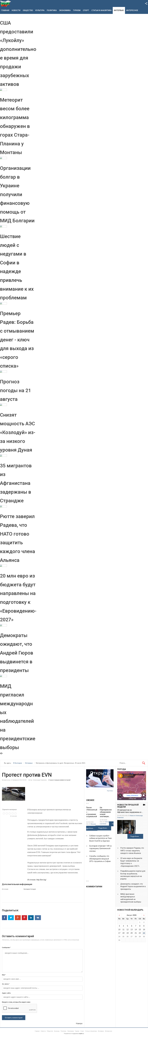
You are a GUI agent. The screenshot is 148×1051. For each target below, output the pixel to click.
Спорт (86, 10)
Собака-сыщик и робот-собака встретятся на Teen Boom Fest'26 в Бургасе (100, 838)
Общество (28, 10)
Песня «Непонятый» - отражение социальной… (91, 813)
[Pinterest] (24, 917)
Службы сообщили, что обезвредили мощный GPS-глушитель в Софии (100, 858)
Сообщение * (6, 947)
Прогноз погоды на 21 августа (15, 390)
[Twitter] (11, 917)
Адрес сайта (6, 993)
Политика (52, 10)
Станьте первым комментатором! (59, 780)
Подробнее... (89, 828)
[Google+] (18, 917)
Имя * (4, 975)
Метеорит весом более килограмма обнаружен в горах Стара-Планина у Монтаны (15, 126)
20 (132, 933)
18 (123, 933)
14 (136, 930)
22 (140, 933)
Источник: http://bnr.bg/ (36, 880)
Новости (16, 10)
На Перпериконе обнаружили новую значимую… (106, 812)
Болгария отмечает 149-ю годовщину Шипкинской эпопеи (100, 848)
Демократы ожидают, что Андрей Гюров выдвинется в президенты (16, 653)
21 (136, 933)
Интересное (132, 10)
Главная (5, 10)
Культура (39, 10)
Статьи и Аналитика (101, 10)
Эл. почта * (5, 984)
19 (127, 933)
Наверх (79, 1023)
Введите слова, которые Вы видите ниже (16, 1002)
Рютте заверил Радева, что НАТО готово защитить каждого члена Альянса (132, 850)
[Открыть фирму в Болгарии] (100, 787)
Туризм (76, 10)
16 (144, 930)
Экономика (65, 10)
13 (132, 930)
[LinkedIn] (31, 917)
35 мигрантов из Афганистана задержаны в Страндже (16, 483)
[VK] (38, 917)
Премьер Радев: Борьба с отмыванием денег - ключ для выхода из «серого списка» (17, 340)
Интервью (119, 10)
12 (127, 930)
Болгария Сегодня (30, 889)
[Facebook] (4, 917)
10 (119, 930)
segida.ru (81, 1033)
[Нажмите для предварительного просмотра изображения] (42, 794)
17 (119, 933)
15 (140, 930)
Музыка (93, 824)
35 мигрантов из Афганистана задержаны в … (130, 811)
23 (144, 933)
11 (123, 930)
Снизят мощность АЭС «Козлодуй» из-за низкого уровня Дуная (17, 432)
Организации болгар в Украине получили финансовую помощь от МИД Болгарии (17, 194)
